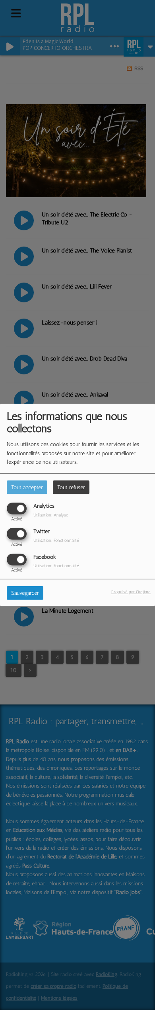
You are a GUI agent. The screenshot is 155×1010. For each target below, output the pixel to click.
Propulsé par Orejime (131, 591)
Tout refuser (71, 487)
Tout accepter (27, 487)
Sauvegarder (25, 592)
